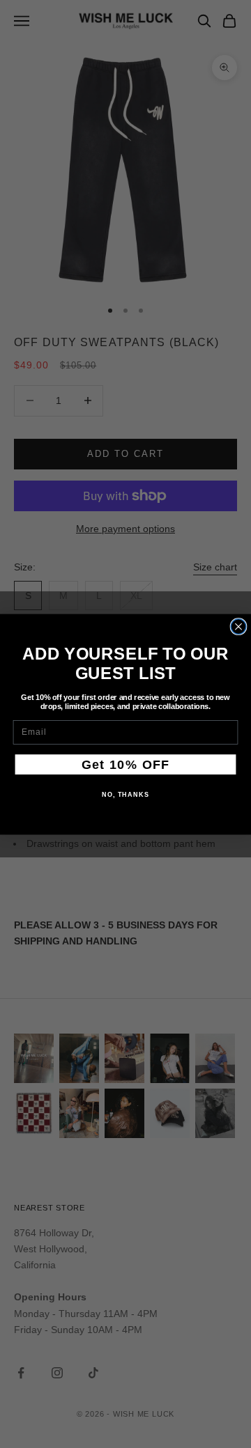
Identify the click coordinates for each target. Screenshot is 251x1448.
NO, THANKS (125, 794)
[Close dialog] (238, 626)
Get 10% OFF (126, 764)
